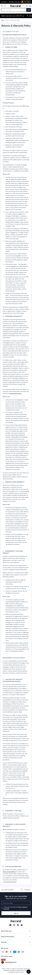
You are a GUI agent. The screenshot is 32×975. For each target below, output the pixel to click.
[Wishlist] (5, 6)
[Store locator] (27, 6)
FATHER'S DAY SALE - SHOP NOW (14, 2)
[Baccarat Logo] (15, 6)
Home (2, 20)
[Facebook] (10, 925)
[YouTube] (22, 925)
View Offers (26, 2)
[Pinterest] (18, 925)
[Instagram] (14, 925)
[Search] (28, 10)
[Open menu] (2, 6)
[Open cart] (30, 6)
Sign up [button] (16, 913)
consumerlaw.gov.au (10, 882)
